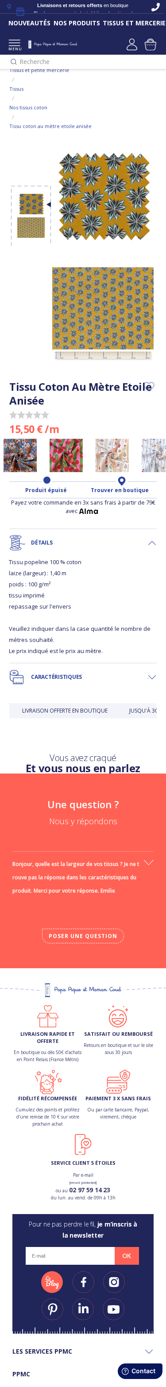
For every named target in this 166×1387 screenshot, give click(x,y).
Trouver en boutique (120, 490)
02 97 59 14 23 (89, 1190)
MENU (14, 48)
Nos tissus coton (28, 107)
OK (126, 1255)
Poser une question (83, 936)
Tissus (16, 88)
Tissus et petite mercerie (39, 70)
